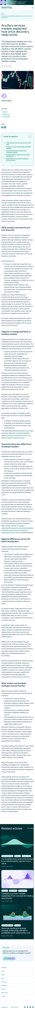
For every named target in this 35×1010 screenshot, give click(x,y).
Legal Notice (4, 1007)
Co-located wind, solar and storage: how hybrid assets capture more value (17, 861)
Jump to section (10, 136)
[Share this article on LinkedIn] (5, 127)
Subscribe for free (9, 958)
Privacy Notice (14, 1007)
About (3, 996)
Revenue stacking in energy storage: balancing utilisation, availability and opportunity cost (15, 930)
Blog (2, 13)
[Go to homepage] (7, 8)
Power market (6, 116)
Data (2, 971)
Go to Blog (30, 828)
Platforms (4, 985)
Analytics (4, 112)
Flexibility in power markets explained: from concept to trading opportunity (17, 895)
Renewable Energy (7, 856)
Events (3, 989)
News (3, 974)
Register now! (21, 3)
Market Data (13, 890)
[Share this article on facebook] (2, 127)
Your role (4, 982)
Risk (2, 978)
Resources (4, 992)
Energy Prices (6, 114)
